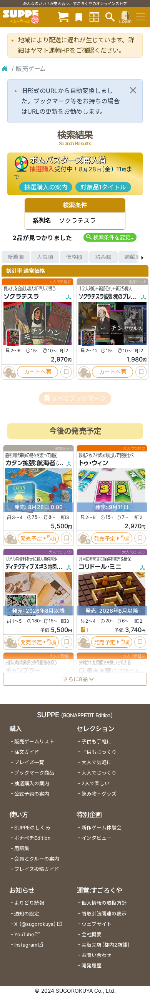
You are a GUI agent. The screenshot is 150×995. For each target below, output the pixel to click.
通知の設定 (26, 914)
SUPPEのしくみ (32, 828)
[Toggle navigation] (140, 17)
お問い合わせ (97, 955)
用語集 (21, 848)
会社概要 (92, 934)
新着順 (16, 257)
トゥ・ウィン (93, 463)
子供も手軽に (97, 742)
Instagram (25, 945)
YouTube (24, 934)
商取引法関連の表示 (104, 914)
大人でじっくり (99, 773)
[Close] (133, 90)
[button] (109, 237)
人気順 (45, 257)
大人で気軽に (97, 762)
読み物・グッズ (99, 794)
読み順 (103, 257)
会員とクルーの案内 (36, 859)
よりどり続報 (29, 903)
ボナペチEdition (32, 838)
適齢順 (133, 257)
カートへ (35, 371)
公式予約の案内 (31, 794)
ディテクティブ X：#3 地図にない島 (39, 567)
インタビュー (97, 838)
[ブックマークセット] (79, 17)
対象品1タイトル (103, 187)
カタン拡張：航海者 (30, 463)
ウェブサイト (97, 924)
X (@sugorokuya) (35, 924)
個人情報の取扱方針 (104, 903)
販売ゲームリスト (34, 742)
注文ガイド (26, 752)
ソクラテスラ (21, 297)
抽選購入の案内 (45, 187)
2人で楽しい (96, 783)
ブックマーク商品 (34, 773)
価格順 (74, 257)
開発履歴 (92, 965)
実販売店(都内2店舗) (106, 945)
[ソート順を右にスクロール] (142, 257)
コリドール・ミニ (100, 567)
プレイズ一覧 (29, 762)
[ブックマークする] (66, 372)
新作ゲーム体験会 (102, 828)
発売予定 (31, 538)
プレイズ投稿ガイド (36, 869)
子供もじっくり (99, 752)
